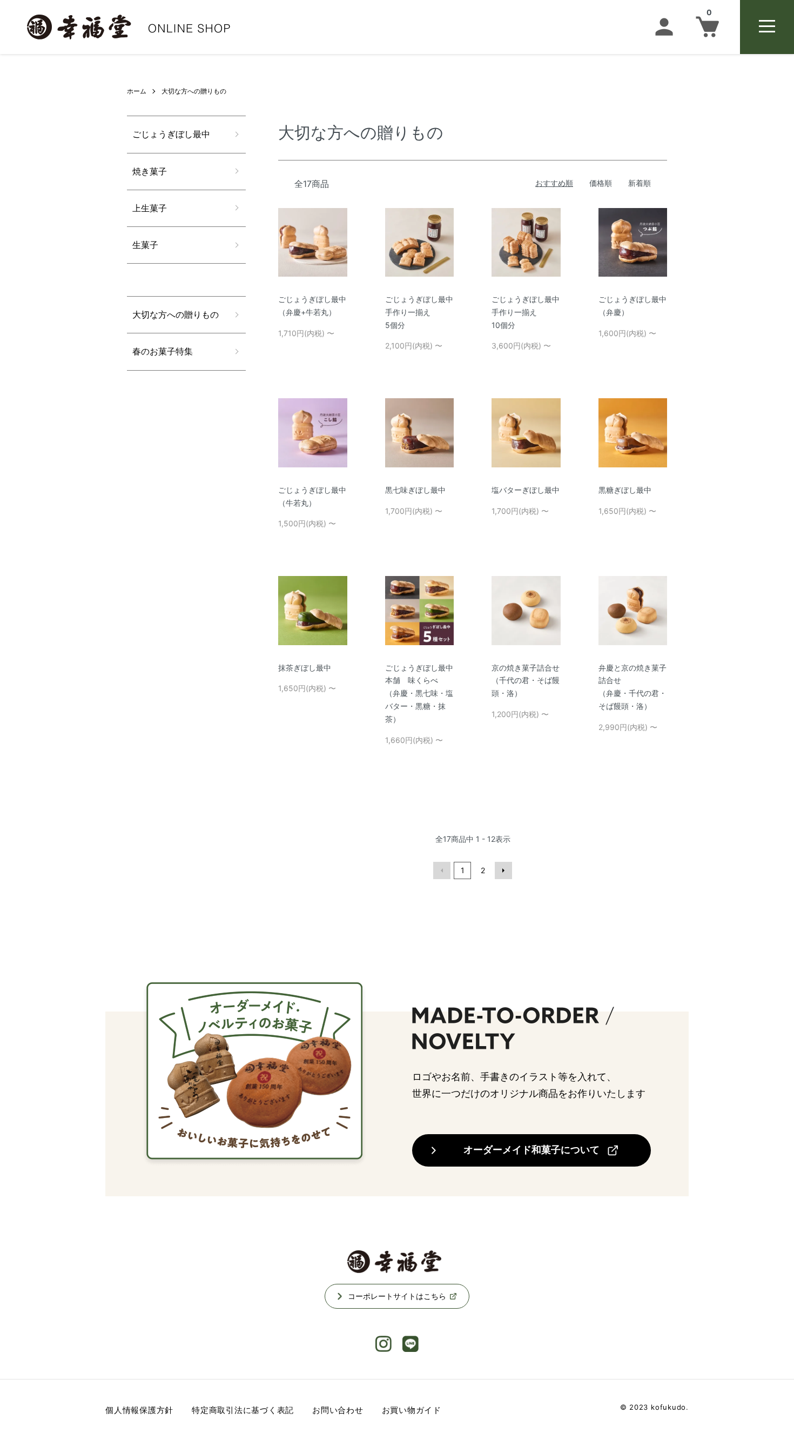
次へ (503, 870)
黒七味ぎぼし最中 (415, 489)
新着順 (639, 182)
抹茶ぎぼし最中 (304, 667)
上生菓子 (149, 208)
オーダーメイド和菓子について (531, 1149)
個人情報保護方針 (139, 1410)
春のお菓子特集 (162, 351)
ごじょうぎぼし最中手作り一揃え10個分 (526, 312)
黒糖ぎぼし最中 (624, 489)
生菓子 (145, 244)
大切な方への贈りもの (194, 91)
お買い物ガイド (411, 1410)
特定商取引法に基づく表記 (243, 1410)
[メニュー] (767, 27)
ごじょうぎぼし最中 (171, 134)
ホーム (136, 91)
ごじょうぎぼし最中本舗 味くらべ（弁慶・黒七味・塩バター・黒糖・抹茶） (419, 693)
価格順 (600, 182)
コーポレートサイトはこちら (397, 1296)
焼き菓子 (149, 171)
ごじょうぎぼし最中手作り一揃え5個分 (419, 312)
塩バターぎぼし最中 (526, 489)
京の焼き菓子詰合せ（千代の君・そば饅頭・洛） (526, 680)
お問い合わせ (338, 1410)
